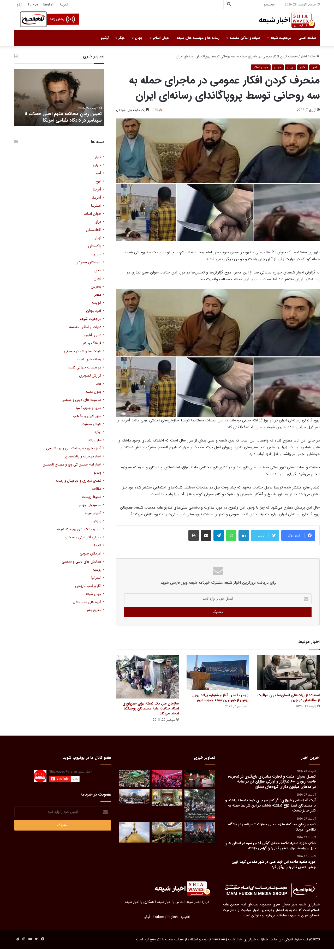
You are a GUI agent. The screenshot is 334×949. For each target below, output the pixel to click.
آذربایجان (93, 311)
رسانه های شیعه (89, 359)
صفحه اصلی (307, 38)
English (48, 4)
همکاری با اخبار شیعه (139, 902)
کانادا (97, 545)
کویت (96, 303)
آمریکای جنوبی (90, 553)
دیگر (121, 38)
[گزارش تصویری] (199, 804)
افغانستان (93, 230)
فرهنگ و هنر (91, 343)
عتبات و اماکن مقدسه (245, 38)
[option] (59, 97)
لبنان (97, 278)
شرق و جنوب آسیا (88, 408)
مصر (97, 294)
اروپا (97, 181)
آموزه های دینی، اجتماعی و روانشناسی (73, 448)
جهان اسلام (161, 38)
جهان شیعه (93, 594)
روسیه (97, 569)
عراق (97, 222)
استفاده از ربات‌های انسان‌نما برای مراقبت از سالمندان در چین (288, 697)
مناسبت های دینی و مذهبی (81, 400)
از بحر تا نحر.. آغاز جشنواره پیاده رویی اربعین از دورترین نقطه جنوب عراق (220, 697)
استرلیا (96, 205)
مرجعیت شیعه (280, 38)
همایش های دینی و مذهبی (81, 561)
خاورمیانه (94, 440)
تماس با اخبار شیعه (170, 902)
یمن (97, 270)
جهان (138, 38)
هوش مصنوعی (90, 424)
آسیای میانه (93, 513)
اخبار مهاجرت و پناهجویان (83, 456)
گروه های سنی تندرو (87, 602)
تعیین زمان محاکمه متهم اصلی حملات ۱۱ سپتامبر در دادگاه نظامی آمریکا (63, 117)
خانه (313, 56)
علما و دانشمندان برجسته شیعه (79, 529)
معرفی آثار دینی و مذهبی (83, 537)
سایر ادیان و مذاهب (87, 416)
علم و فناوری (91, 335)
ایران (290, 67)
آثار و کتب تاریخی (88, 586)
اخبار (304, 56)
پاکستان (94, 246)
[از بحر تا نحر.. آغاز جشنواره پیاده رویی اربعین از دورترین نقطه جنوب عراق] (218, 672)
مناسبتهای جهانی (89, 505)
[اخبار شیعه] (282, 20)
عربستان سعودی (88, 262)
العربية (63, 4)
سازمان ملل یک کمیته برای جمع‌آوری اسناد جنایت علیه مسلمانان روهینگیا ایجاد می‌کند (150, 708)
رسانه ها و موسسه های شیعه (198, 38)
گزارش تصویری (90, 375)
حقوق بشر (94, 610)
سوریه (96, 254)
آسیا (314, 67)
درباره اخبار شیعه (197, 902)
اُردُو (19, 4)
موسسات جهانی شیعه (84, 367)
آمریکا (96, 197)
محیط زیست (91, 497)
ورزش (97, 521)
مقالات (96, 489)
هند (98, 383)
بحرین (96, 286)
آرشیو (105, 38)
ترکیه (97, 432)
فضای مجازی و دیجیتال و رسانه (78, 481)
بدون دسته (93, 392)
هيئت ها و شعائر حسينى (82, 351)
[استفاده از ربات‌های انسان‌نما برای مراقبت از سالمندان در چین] (288, 672)
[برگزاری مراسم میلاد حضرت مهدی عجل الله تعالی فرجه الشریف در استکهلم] (167, 778)
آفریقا (97, 189)
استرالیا (96, 578)
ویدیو (97, 472)
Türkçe (32, 4)
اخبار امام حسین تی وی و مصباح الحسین (72, 464)
